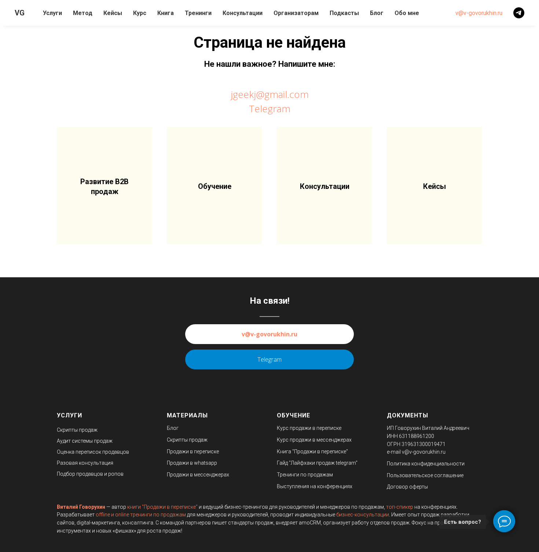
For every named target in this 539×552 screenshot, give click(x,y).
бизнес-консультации (362, 515)
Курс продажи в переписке (309, 428)
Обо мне (407, 13)
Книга (165, 13)
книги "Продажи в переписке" (162, 507)
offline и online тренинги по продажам (141, 515)
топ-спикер (399, 507)
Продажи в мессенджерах (198, 475)
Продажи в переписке (193, 451)
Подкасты (344, 13)
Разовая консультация (85, 463)
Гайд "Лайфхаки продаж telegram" (317, 463)
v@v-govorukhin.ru (478, 13)
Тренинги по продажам (305, 475)
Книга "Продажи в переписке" (312, 451)
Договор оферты (407, 487)
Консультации (243, 13)
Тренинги (198, 13)
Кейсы (112, 13)
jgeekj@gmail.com (270, 94)
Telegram (269, 108)
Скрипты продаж (77, 430)
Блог (377, 13)
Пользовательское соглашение (425, 475)
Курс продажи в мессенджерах (314, 440)
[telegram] (518, 12)
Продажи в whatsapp (192, 463)
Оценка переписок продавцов (93, 452)
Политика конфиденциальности (426, 464)
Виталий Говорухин (81, 507)
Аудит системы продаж (85, 441)
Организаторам (296, 13)
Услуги (52, 13)
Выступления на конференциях (314, 486)
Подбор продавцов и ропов (90, 474)
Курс (139, 13)
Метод (82, 13)
